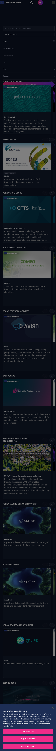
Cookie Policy (8, 726)
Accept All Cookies (28, 746)
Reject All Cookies (28, 739)
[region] (28, 727)
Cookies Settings (28, 731)
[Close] (53, 708)
